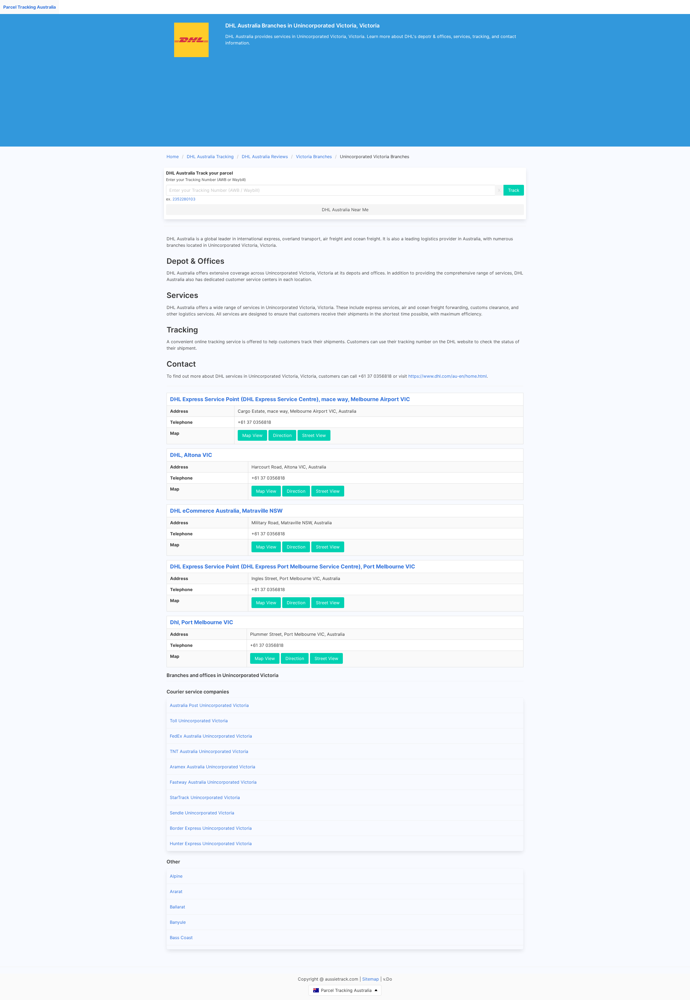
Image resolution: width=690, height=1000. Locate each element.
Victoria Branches (314, 156)
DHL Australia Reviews (265, 156)
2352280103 (183, 199)
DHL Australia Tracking (210, 156)
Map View (252, 435)
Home (173, 156)
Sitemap (370, 979)
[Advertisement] (345, 106)
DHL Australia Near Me (345, 209)
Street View (314, 435)
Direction (282, 435)
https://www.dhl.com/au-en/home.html (447, 376)
